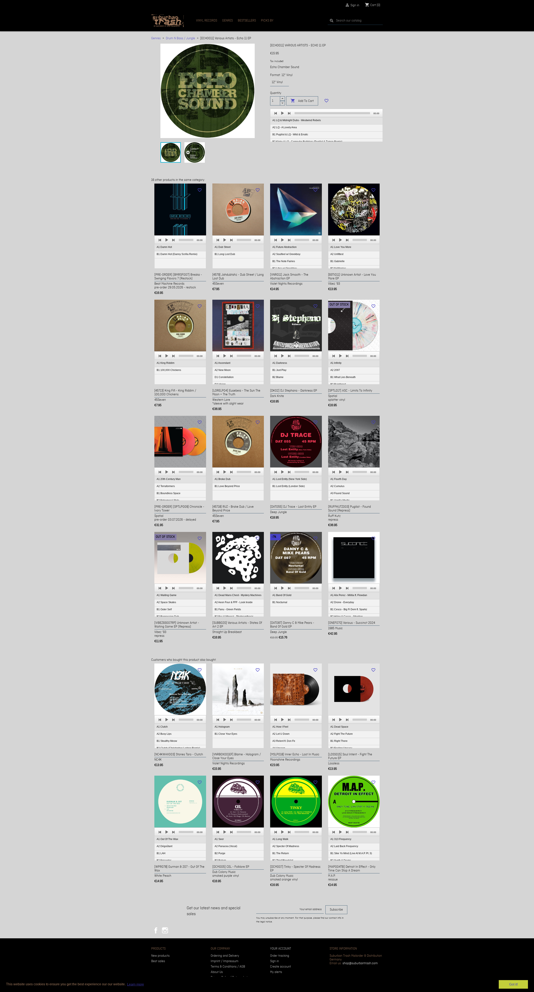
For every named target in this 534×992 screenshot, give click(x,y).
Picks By (267, 21)
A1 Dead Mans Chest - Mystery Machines (238, 595)
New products (160, 956)
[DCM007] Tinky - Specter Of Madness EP (295, 869)
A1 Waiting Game (166, 595)
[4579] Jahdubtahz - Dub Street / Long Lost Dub (238, 277)
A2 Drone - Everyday (342, 602)
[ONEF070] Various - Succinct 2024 (351, 623)
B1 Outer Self (164, 609)
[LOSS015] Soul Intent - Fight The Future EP (350, 756)
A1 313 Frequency (340, 839)
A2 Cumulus (337, 486)
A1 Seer (219, 839)
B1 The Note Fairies (283, 261)
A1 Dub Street (222, 247)
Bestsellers (247, 21)
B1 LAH (161, 853)
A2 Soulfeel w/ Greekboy (286, 254)
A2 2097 (335, 370)
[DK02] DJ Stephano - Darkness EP (293, 391)
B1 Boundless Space (168, 493)
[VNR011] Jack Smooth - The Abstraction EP (289, 277)
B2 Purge (220, 853)
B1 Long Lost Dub (225, 254)
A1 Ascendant (222, 363)
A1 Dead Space (339, 726)
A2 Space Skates (166, 602)
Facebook (156, 930)
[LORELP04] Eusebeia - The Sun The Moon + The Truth (236, 393)
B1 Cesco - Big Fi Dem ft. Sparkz (348, 609)
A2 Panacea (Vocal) (226, 846)
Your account (280, 949)
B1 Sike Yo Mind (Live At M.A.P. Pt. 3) (351, 853)
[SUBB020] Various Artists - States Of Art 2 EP (237, 625)
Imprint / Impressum (224, 961)
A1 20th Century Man (169, 479)
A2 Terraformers (166, 486)
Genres (227, 21)
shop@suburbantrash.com (360, 963)
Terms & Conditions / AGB (228, 967)
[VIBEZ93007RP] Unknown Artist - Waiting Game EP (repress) (176, 625)
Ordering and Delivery (225, 956)
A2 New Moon (223, 370)
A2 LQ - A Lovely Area (284, 127)
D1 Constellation (224, 377)
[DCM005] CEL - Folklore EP (230, 867)
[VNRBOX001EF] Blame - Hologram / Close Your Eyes (236, 756)
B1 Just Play (279, 370)
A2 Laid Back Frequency (344, 846)
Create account (280, 967)
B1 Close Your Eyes (226, 733)
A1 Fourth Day (338, 479)
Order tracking (279, 956)
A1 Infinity (335, 363)
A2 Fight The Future (341, 733)
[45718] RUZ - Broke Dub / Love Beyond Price (233, 509)
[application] (326, 125)
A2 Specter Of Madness (285, 846)
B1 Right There (339, 741)
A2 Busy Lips (164, 733)
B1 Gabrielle (337, 261)
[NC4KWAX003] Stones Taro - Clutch (178, 754)
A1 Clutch (162, 726)
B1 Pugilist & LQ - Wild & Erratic (290, 134)
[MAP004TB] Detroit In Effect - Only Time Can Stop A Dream (351, 869)
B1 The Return (280, 853)
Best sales (158, 961)
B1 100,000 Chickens (169, 370)
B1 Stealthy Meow (167, 741)
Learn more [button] (135, 984)
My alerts (276, 972)
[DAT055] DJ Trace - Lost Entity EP (293, 507)
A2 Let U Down (281, 733)
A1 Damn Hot (164, 247)
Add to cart (302, 100)
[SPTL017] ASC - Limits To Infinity (350, 391)
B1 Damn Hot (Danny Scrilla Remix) (177, 254)
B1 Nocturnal (279, 602)
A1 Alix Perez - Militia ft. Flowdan (348, 595)
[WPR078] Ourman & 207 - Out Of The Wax (179, 869)
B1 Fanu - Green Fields (228, 609)
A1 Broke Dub (222, 479)
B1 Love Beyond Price (227, 486)
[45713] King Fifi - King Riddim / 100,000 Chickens (175, 393)
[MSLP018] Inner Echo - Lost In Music (294, 754)
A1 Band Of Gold (281, 595)
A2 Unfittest (336, 254)
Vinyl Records (206, 21)
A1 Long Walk (280, 839)
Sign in (274, 961)
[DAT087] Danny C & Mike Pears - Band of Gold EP (292, 625)
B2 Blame (277, 377)
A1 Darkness (279, 363)
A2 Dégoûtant (164, 846)
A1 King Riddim (165, 363)
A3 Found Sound (340, 493)
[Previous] (276, 113)
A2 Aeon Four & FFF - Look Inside (234, 602)
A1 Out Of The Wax (167, 839)
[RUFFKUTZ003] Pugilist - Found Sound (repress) (349, 509)
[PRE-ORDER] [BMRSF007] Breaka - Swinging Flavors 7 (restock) (178, 277)
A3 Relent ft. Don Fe (283, 741)
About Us (217, 972)
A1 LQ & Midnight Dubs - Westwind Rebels (296, 120)
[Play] (282, 113)
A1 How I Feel (280, 726)
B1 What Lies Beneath (343, 377)
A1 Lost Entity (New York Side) (289, 479)
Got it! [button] (513, 984)
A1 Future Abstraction (284, 247)
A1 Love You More (340, 247)
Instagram (165, 930)
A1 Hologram (222, 726)
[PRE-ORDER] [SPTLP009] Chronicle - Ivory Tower (179, 509)
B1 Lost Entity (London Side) (288, 486)
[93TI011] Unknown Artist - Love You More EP (352, 277)
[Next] (289, 113)
